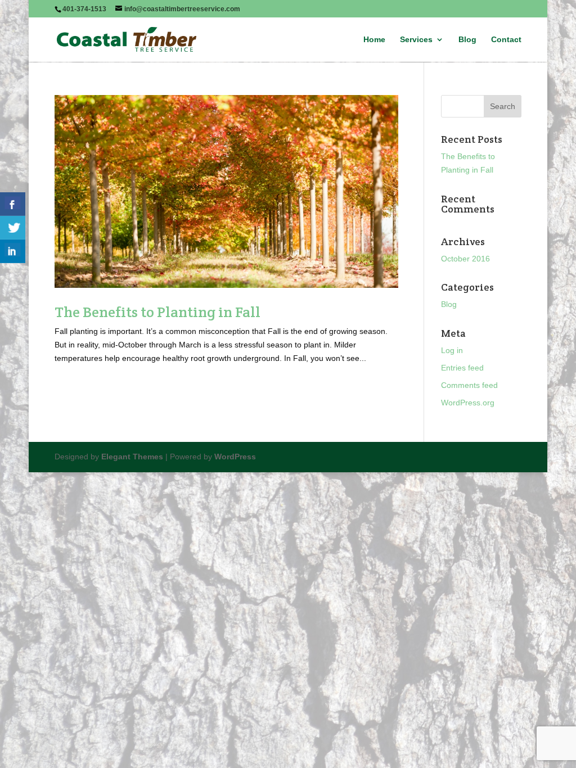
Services (416, 39)
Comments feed (469, 385)
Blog (467, 39)
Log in (452, 350)
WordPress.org (467, 402)
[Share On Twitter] (12, 228)
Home (374, 39)
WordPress (235, 456)
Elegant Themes (132, 456)
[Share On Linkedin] (12, 251)
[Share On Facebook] (12, 204)
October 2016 (465, 258)
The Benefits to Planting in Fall (157, 311)
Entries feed (462, 367)
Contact (506, 39)
